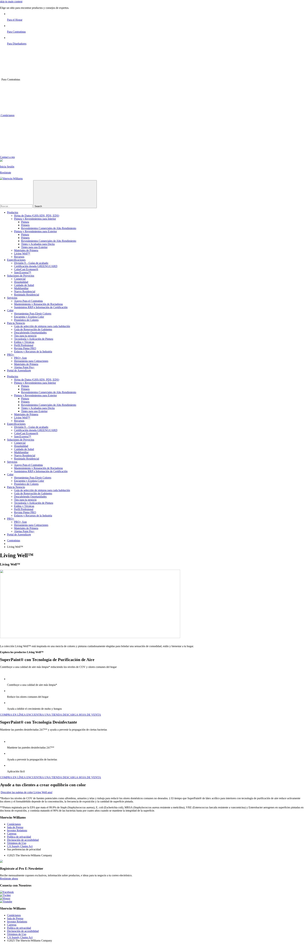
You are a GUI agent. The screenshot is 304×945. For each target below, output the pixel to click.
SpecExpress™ (22, 272)
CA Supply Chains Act (20, 846)
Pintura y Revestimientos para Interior (35, 218)
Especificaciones (16, 259)
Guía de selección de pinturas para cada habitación (42, 326)
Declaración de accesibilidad (23, 839)
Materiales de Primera (26, 250)
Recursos (19, 256)
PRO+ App (20, 357)
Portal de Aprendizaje (19, 370)
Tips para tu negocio (25, 335)
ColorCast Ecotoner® (26, 269)
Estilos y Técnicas (24, 342)
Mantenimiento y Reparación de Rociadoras (38, 304)
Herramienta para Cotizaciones (31, 360)
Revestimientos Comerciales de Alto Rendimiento (48, 228)
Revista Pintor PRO (25, 348)
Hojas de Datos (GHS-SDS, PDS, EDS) (36, 215)
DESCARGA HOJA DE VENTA (82, 714)
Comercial (20, 278)
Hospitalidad (21, 281)
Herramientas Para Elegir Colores (32, 313)
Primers (25, 225)
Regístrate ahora (9, 878)
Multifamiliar (21, 288)
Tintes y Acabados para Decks (38, 244)
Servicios (12, 297)
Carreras (11, 833)
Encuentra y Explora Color (29, 316)
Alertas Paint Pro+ (24, 367)
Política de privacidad (19, 836)
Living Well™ (22, 253)
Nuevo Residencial (24, 291)
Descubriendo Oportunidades (30, 332)
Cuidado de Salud (24, 285)
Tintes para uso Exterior (34, 247)
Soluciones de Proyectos (20, 275)
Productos (12, 212)
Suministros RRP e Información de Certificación (41, 307)
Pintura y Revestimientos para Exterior (35, 231)
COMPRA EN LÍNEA (13, 714)
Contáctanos (7, 115)
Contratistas (13, 540)
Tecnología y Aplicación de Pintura (33, 338)
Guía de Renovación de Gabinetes (33, 329)
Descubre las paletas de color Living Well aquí (26, 792)
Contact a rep (7, 157)
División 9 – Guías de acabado (31, 262)
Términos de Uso (16, 843)
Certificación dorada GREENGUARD (35, 266)
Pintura (25, 221)
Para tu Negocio (16, 323)
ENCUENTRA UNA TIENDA (44, 714)
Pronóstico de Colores (26, 319)
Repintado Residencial (26, 294)
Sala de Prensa (15, 827)
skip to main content (11, 1)
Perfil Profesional (23, 345)
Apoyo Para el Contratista (28, 300)
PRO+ (10, 354)
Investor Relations (17, 830)
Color (10, 310)
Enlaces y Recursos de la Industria (33, 351)
